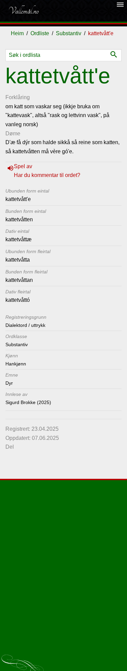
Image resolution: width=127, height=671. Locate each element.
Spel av (23, 166)
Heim (17, 33)
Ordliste (39, 33)
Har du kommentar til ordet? (47, 175)
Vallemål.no (23, 10)
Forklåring (17, 97)
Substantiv (68, 33)
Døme (12, 133)
